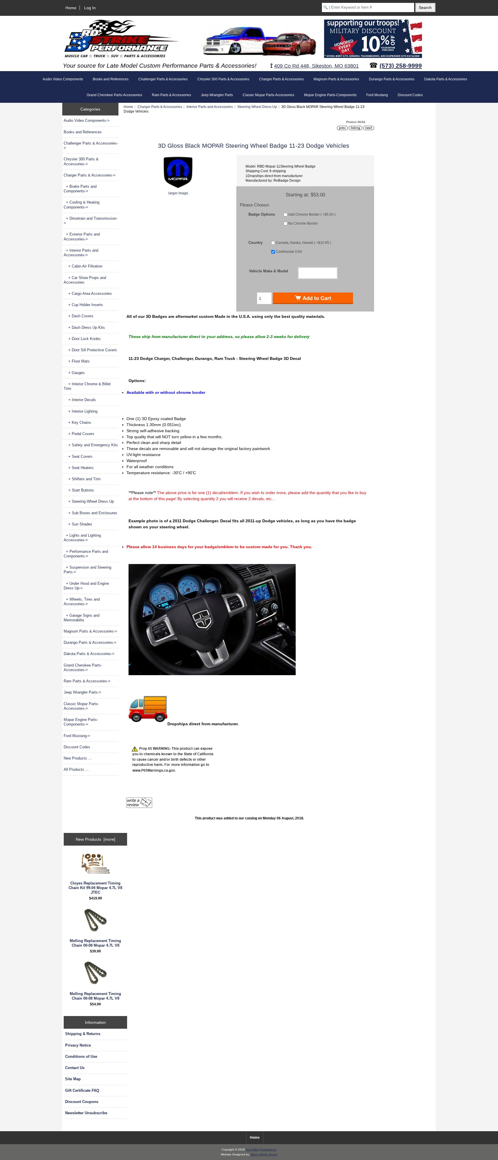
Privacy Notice (78, 1045)
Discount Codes (410, 95)
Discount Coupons (81, 1102)
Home (70, 7)
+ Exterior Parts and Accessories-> (82, 236)
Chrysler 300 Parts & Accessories (223, 79)
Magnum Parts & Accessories (336, 79)
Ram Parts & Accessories (171, 95)
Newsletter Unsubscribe (86, 1113)
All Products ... (76, 769)
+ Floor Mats (77, 361)
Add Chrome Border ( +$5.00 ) (311, 214)
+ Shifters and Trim (82, 479)
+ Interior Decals (80, 400)
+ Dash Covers (78, 316)
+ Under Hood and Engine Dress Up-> (86, 585)
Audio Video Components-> (87, 120)
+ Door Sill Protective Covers (90, 350)
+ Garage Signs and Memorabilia (81, 617)
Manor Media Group (264, 1154)
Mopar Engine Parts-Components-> (81, 721)
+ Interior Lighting (80, 411)
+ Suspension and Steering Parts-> (87, 569)
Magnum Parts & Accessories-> (90, 631)
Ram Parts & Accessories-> (87, 681)
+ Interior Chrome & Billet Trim (87, 386)
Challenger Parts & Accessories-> (91, 145)
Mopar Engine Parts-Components (330, 95)
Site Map (73, 1079)
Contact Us (74, 1068)
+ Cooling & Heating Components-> (81, 204)
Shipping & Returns (82, 1034)
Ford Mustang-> (77, 736)
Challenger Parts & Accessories (163, 79)
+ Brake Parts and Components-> (80, 188)
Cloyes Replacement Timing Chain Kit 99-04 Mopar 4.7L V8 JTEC (95, 888)
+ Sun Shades (78, 524)
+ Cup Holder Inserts (83, 305)
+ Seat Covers (78, 456)
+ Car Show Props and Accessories (85, 280)
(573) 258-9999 (401, 65)
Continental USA (289, 252)
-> (90, 175)
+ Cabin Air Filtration (83, 266)
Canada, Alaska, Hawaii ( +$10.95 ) (303, 243)
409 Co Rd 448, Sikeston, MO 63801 (316, 66)
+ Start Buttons (79, 490)
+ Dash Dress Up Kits (84, 327)
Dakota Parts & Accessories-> (89, 654)
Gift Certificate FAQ (82, 1090)
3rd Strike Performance (261, 1149)
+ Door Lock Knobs (82, 339)
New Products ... (78, 758)
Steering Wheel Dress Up (257, 107)
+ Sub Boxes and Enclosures (90, 513)
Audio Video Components (63, 79)
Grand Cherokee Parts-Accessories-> (83, 667)
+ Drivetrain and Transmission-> (90, 220)
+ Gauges (74, 373)
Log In (90, 7)
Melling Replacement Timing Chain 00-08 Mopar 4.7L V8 (95, 943)
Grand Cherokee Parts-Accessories (114, 95)
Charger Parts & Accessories (159, 107)
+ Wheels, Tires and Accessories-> (82, 601)
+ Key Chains (77, 422)
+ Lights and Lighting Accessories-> (82, 537)
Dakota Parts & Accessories (445, 79)
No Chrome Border (303, 223)
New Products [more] (95, 839)
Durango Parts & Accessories (391, 79)
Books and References (111, 79)
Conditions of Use (81, 1056)
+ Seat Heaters (79, 468)
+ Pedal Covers (79, 434)
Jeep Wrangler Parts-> (82, 692)
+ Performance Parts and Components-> (86, 553)
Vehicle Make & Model (268, 271)
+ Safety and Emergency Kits (91, 445)
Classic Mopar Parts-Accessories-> (81, 706)
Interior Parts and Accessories (209, 107)
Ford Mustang (377, 95)
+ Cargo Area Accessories (88, 293)
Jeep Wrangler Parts (217, 95)
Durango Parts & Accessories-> (90, 642)
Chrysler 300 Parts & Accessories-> (81, 161)
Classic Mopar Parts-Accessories (268, 95)
